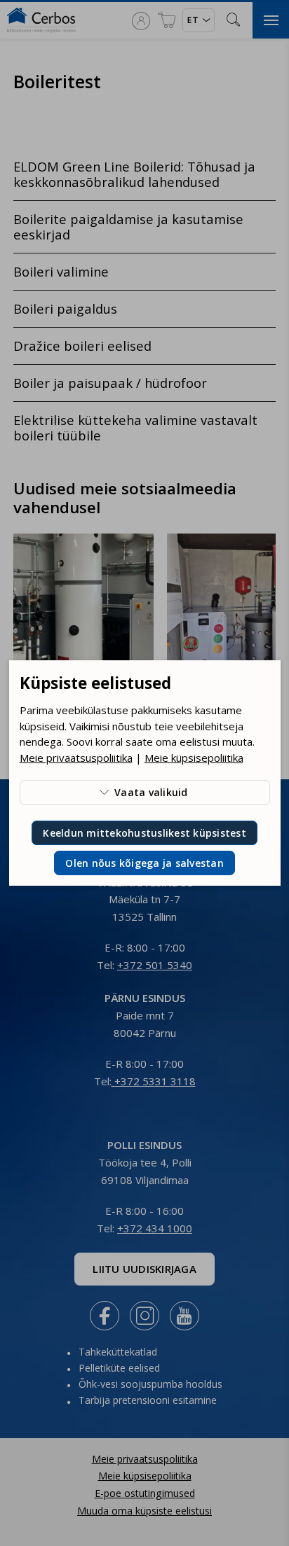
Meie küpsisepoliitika (193, 758)
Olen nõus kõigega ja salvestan (144, 863)
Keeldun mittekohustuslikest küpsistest (144, 833)
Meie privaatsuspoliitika (76, 758)
